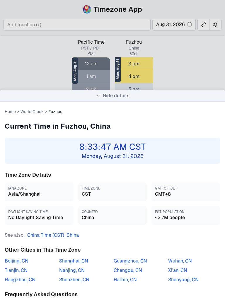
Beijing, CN (16, 261)
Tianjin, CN (16, 270)
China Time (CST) (45, 235)
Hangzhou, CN (20, 279)
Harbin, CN (125, 279)
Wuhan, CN (180, 261)
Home (10, 111)
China (73, 235)
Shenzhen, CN (74, 279)
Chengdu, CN (128, 270)
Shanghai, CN (73, 261)
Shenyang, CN (183, 279)
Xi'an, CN (177, 270)
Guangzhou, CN (130, 261)
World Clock (32, 111)
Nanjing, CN (72, 270)
